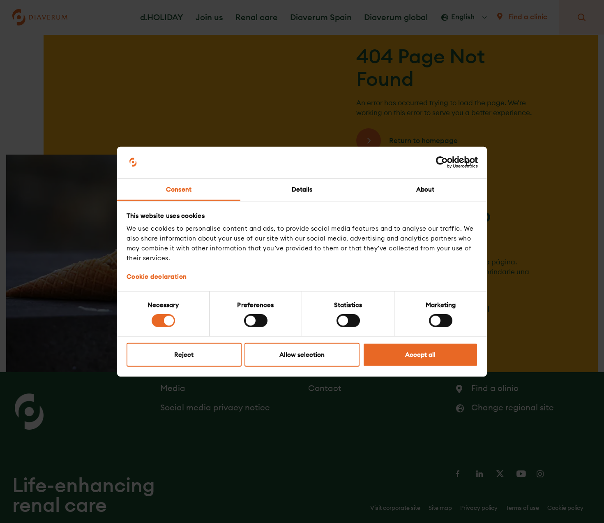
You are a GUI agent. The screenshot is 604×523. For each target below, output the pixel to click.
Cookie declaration (157, 276)
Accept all (420, 355)
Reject (184, 355)
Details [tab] (302, 189)
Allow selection (302, 355)
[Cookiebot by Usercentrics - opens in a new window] (442, 162)
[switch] (255, 320)
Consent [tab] (178, 189)
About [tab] (425, 189)
